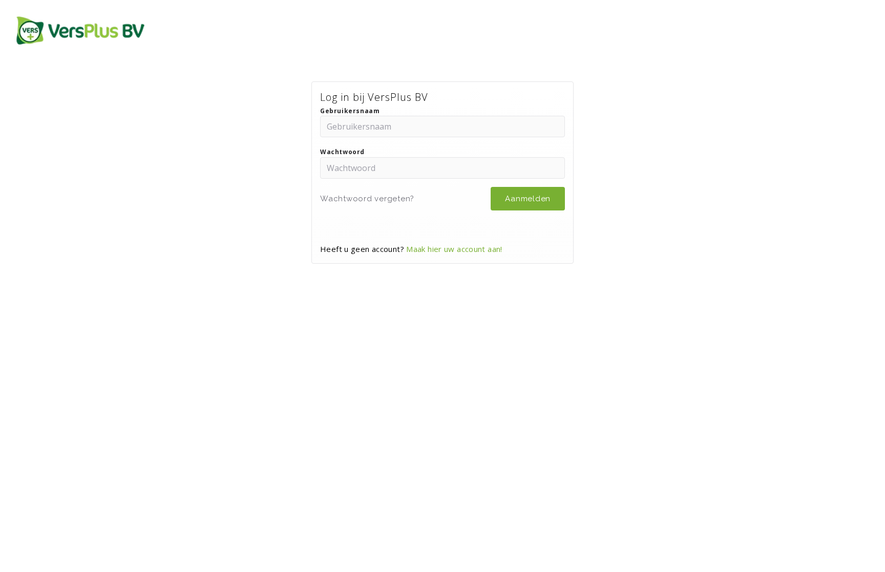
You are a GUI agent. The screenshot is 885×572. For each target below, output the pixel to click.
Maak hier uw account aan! (454, 249)
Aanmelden (528, 198)
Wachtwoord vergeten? (367, 198)
